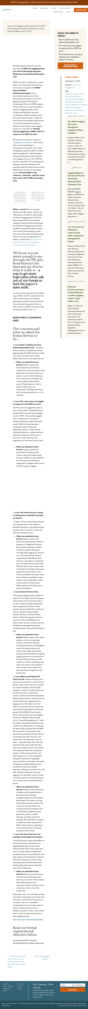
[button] (72, 990)
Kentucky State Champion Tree (66, 2)
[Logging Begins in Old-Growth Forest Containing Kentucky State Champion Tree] (76, 194)
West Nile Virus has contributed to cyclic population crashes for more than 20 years (27, 242)
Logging (81, 99)
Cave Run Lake (70, 94)
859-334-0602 (82, 1005)
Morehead (69, 102)
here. (34, 309)
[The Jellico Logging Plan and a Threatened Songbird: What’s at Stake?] (76, 141)
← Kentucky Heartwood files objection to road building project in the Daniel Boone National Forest (17, 961)
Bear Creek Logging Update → (42, 957)
